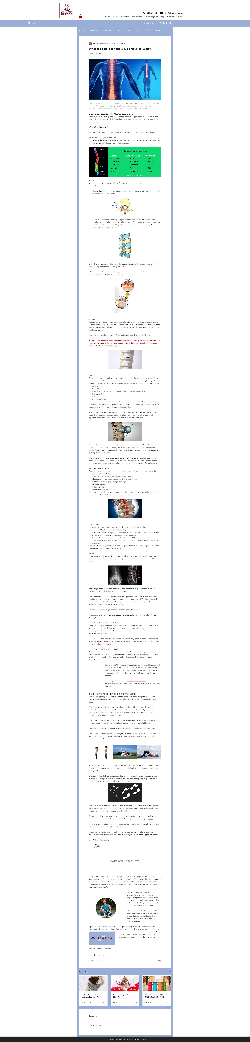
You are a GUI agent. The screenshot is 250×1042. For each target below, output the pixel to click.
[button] (166, 990)
